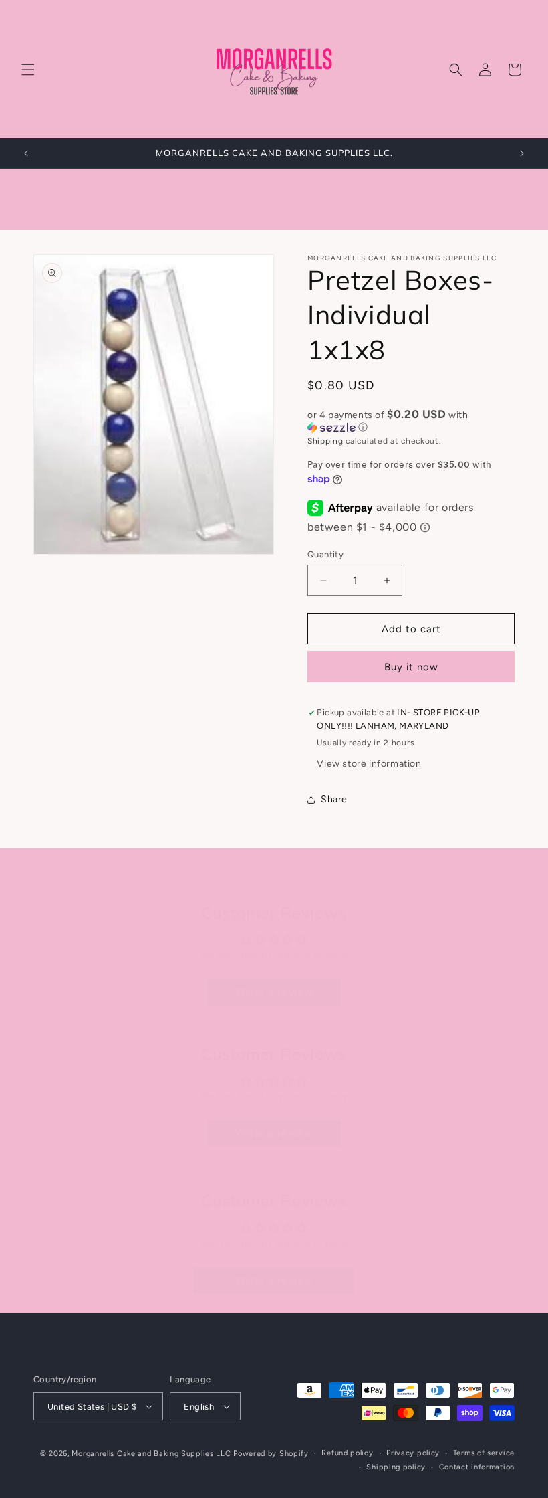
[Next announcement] (522, 153)
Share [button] (334, 799)
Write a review (274, 992)
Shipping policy (396, 1467)
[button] (28, 69)
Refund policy (347, 1452)
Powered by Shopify (271, 1453)
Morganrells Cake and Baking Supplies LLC (151, 1453)
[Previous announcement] (26, 153)
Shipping (325, 441)
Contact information (477, 1467)
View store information (369, 763)
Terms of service (484, 1452)
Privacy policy (413, 1452)
